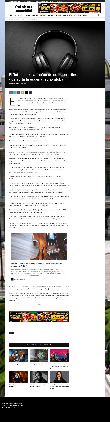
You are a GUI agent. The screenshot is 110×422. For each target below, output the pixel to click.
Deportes (58, 15)
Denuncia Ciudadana (27, 1)
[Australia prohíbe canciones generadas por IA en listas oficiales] (18, 355)
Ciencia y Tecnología (34, 360)
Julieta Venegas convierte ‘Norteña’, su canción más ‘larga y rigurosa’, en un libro (59, 386)
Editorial (13, 15)
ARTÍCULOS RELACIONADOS (33, 345)
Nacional (35, 15)
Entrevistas (77, 15)
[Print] (30, 92)
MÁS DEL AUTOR (47, 345)
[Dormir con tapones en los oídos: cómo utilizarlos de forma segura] (39, 355)
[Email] (26, 92)
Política (27, 15)
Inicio (10, 19)
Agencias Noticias (15, 83)
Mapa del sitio (59, 1)
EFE (16, 333)
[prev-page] (10, 392)
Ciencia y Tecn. (67, 15)
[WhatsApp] (22, 92)
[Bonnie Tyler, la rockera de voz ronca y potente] (18, 377)
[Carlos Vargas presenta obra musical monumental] (39, 377)
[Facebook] (96, 1)
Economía (43, 15)
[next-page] (13, 392)
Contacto (52, 1)
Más (84, 15)
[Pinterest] (18, 92)
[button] (99, 15)
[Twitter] (99, 1)
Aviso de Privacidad (8, 408)
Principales (16, 70)
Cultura (50, 15)
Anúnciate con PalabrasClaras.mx (41, 1)
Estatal (20, 15)
